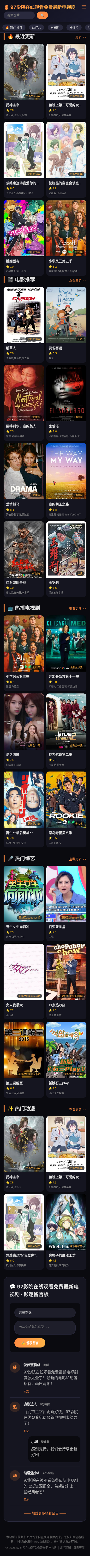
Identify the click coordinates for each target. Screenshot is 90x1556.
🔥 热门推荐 (14, 27)
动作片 (36, 27)
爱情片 (74, 27)
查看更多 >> (77, 280)
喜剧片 (55, 27)
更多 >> (80, 37)
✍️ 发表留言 (30, 1343)
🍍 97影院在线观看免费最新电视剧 (40, 7)
